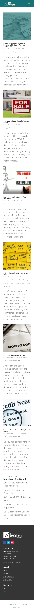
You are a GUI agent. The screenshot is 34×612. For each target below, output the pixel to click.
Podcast (6, 588)
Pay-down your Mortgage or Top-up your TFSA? (15, 197)
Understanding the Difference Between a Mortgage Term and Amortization (14, 45)
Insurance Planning (19, 283)
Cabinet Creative (16, 607)
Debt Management (14, 280)
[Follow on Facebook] (4, 542)
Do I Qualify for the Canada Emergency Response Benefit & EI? (16, 514)
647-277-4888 (12, 551)
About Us (6, 570)
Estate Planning (23, 280)
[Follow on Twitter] (8, 542)
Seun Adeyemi (9, 48)
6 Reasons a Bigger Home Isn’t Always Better (16, 121)
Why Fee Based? (8, 576)
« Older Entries (10, 476)
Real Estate (12, 128)
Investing (24, 125)
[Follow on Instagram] (12, 542)
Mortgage (13, 52)
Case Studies (7, 580)
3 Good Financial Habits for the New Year (15, 273)
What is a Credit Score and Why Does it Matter (16, 430)
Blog (4, 591)
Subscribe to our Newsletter (12, 562)
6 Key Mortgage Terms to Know (14, 355)
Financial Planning (8, 283)
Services (6, 573)
